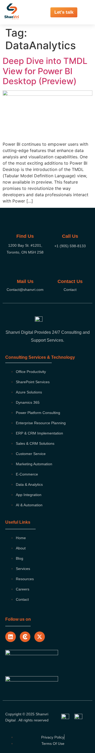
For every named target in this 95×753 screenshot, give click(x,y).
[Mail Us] (25, 270)
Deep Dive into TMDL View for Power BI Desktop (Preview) (45, 71)
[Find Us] (25, 224)
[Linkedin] (10, 636)
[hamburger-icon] (87, 12)
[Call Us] (70, 224)
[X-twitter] (39, 636)
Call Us (70, 236)
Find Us (25, 236)
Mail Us (25, 281)
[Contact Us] (70, 270)
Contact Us (70, 281)
